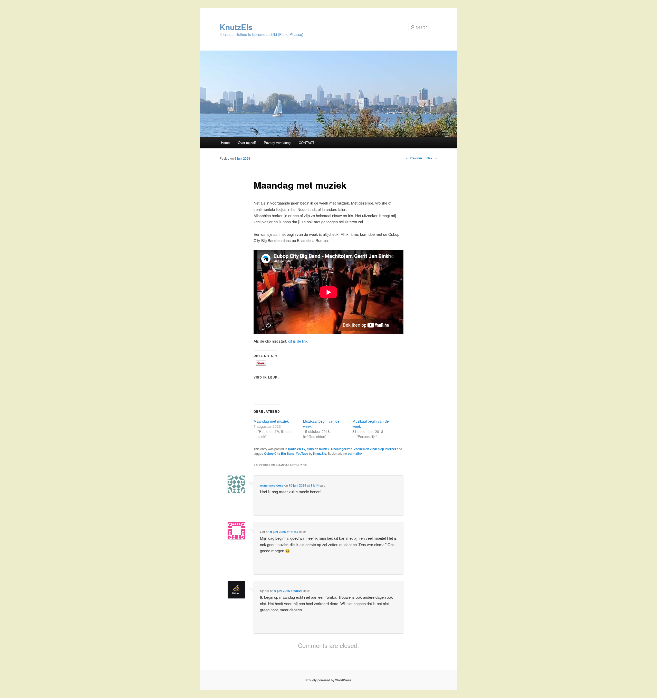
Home (225, 142)
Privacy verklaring (277, 142)
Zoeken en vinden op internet (375, 449)
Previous (414, 158)
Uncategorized (341, 449)
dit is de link (298, 341)
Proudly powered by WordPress (328, 680)
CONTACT (306, 142)
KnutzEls (236, 26)
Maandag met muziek (271, 421)
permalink (355, 453)
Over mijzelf (247, 142)
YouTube (302, 453)
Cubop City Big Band (279, 453)
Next (432, 158)
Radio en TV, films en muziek (309, 449)
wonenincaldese (272, 485)
